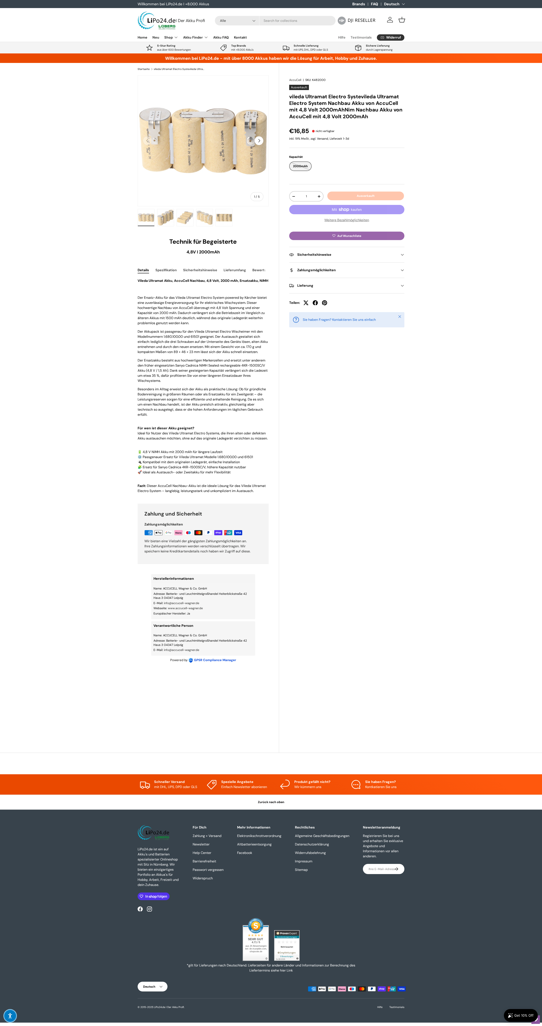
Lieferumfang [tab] (235, 270)
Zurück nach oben (271, 802)
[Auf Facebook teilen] (315, 302)
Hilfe (342, 37)
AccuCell (295, 80)
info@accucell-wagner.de (181, 603)
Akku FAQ (221, 37)
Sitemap (301, 870)
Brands (358, 4)
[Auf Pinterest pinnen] (324, 302)
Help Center (202, 853)
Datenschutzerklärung (312, 844)
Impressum (303, 861)
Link (290, 970)
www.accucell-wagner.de (185, 608)
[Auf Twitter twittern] (306, 302)
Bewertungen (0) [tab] (266, 270)
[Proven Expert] (287, 945)
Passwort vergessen (208, 870)
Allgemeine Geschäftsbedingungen (322, 836)
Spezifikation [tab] (166, 270)
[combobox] (275, 20)
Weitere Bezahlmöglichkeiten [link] (346, 220)
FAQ (374, 4)
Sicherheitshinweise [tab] (200, 270)
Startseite (144, 69)
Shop (168, 37)
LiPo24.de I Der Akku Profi (169, 1007)
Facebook (244, 853)
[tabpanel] (203, 386)
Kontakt (240, 37)
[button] (401, 19)
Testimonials (361, 37)
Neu (155, 37)
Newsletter (201, 844)
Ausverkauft (366, 196)
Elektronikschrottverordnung (259, 836)
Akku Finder (193, 37)
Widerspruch (203, 878)
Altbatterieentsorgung (254, 844)
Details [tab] (143, 270)
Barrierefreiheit (204, 861)
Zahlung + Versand (207, 836)
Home (142, 37)
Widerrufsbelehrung (310, 853)
